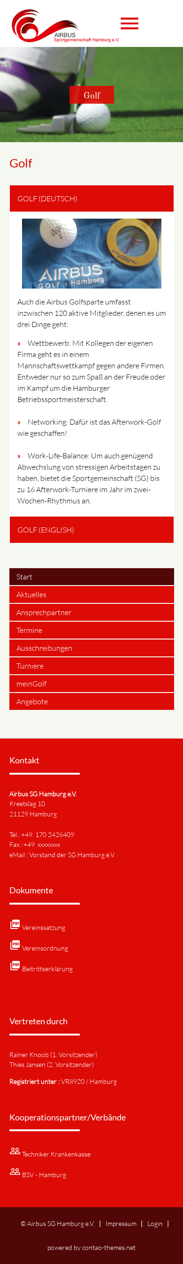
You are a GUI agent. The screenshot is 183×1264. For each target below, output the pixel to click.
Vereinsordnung (45, 948)
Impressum (121, 1223)
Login (155, 1223)
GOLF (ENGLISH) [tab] (45, 529)
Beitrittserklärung (47, 969)
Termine (29, 630)
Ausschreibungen (44, 648)
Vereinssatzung (43, 927)
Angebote (32, 701)
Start (24, 576)
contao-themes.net (109, 1247)
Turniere (30, 665)
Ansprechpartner (43, 612)
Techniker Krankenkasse (56, 1154)
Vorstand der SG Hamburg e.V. (72, 855)
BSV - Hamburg (44, 1175)
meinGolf (31, 683)
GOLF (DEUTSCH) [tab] (47, 198)
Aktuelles (31, 594)
